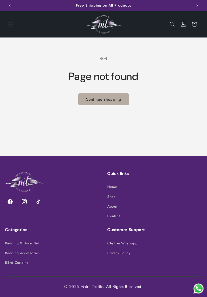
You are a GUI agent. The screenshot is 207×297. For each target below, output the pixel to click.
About (112, 206)
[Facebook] (10, 202)
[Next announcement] (197, 5)
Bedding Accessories (22, 252)
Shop (111, 196)
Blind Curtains (16, 262)
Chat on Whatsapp (122, 243)
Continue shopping (103, 99)
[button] (10, 24)
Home (112, 186)
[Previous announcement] (9, 5)
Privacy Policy (118, 252)
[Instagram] (24, 202)
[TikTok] (38, 202)
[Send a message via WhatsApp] (198, 288)
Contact (113, 215)
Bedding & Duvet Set (22, 243)
